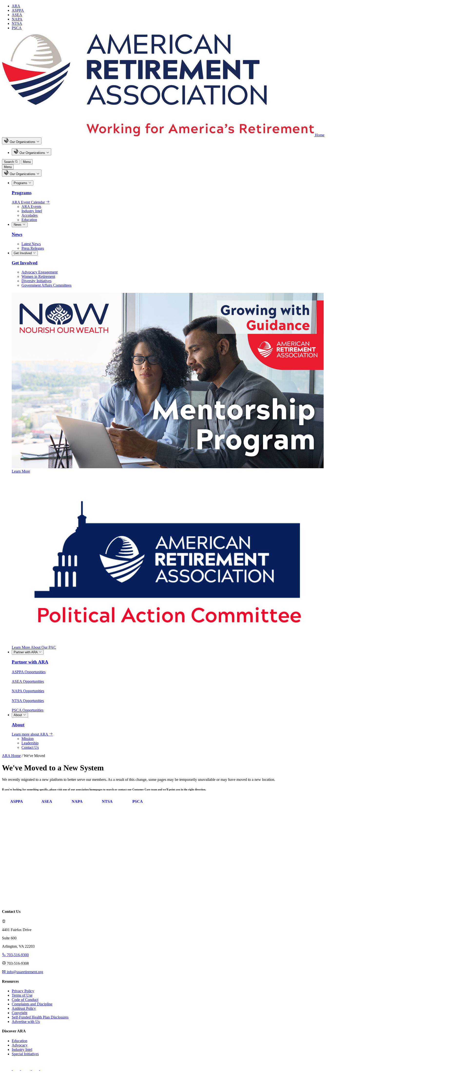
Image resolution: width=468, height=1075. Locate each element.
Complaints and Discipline (32, 1004)
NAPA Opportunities (28, 691)
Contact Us (30, 747)
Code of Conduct (25, 1000)
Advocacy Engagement (39, 272)
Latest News (31, 244)
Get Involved (23, 253)
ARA (16, 6)
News (18, 224)
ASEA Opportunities (28, 681)
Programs (21, 183)
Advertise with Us (26, 1021)
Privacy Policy (23, 991)
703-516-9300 (17, 955)
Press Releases (32, 248)
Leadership (30, 743)
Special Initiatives (25, 1054)
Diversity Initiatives (36, 281)
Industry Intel (31, 211)
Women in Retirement (38, 276)
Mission (27, 739)
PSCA (17, 28)
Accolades (29, 215)
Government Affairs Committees (46, 285)
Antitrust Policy (24, 1008)
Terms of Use (22, 995)
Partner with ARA (26, 652)
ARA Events (31, 207)
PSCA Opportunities (27, 710)
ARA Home (11, 756)
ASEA (17, 15)
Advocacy (20, 1045)
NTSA (17, 23)
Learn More (21, 471)
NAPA (17, 19)
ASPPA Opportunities (29, 672)
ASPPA (18, 10)
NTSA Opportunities (28, 701)
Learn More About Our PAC (34, 647)
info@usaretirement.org (24, 972)
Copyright (19, 1013)
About (18, 715)
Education (29, 220)
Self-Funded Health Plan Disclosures (40, 1017)
